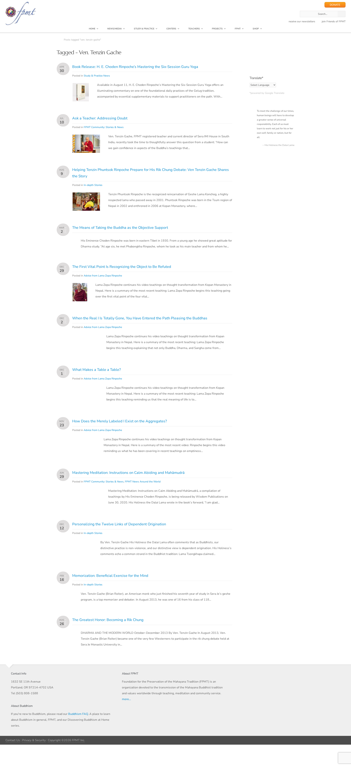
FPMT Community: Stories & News (104, 127)
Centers (171, 28)
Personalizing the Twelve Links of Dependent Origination (119, 524)
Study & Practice (144, 28)
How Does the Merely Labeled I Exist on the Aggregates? (119, 421)
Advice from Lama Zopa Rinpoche (103, 275)
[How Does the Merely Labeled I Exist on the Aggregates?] (84, 440)
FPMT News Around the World (143, 481)
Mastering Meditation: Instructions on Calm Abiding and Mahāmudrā (128, 472)
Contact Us (12, 740)
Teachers (194, 28)
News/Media (114, 28)
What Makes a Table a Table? (96, 369)
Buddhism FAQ (78, 714)
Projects (217, 28)
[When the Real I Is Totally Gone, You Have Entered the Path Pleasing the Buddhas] (85, 337)
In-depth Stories (93, 185)
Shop (256, 28)
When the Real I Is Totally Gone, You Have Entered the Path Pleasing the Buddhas (139, 318)
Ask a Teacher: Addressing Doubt (99, 118)
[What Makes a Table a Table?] (85, 389)
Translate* (256, 78)
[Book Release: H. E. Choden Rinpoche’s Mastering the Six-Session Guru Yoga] (81, 86)
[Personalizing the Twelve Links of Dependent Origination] (82, 549)
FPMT (238, 28)
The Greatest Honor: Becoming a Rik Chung (108, 619)
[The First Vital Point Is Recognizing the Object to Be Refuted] (80, 286)
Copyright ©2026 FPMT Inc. (66, 740)
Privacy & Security (34, 740)
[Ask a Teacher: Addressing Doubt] (86, 137)
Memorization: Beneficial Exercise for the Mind (110, 575)
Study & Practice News (97, 75)
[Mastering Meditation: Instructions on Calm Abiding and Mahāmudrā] (86, 492)
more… (126, 699)
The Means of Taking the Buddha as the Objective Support (120, 227)
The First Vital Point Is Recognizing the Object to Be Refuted (121, 266)
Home (92, 28)
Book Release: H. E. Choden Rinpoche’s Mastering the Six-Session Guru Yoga (135, 66)
